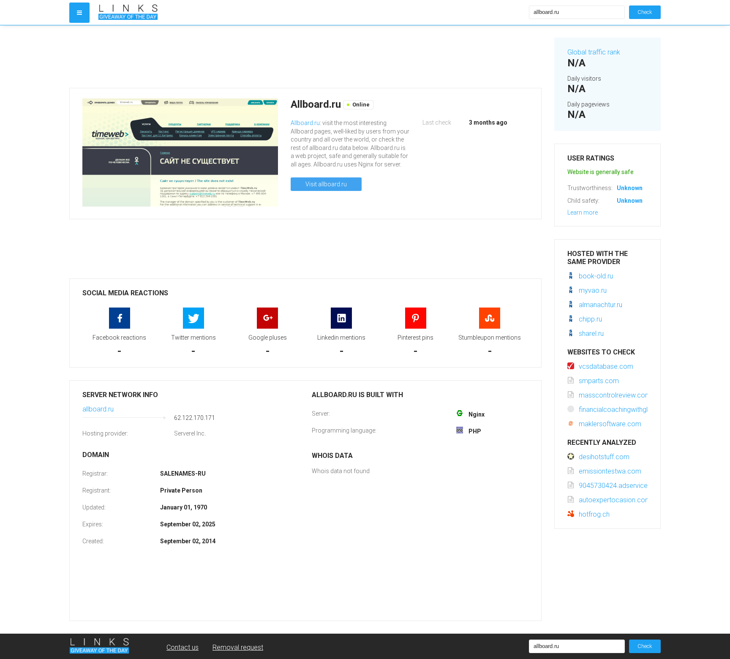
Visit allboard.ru (326, 184)
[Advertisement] (305, 57)
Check (644, 12)
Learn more (582, 212)
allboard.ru (98, 409)
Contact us (182, 647)
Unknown (630, 188)
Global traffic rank (593, 52)
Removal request (237, 647)
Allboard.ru (305, 123)
